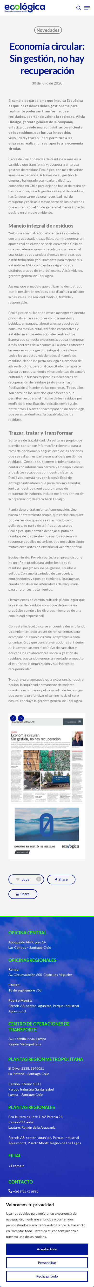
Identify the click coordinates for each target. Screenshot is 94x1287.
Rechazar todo (47, 1276)
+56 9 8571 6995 (26, 1191)
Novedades (48, 30)
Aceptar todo (47, 1249)
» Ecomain (16, 1166)
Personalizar (47, 1263)
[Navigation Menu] (87, 7)
